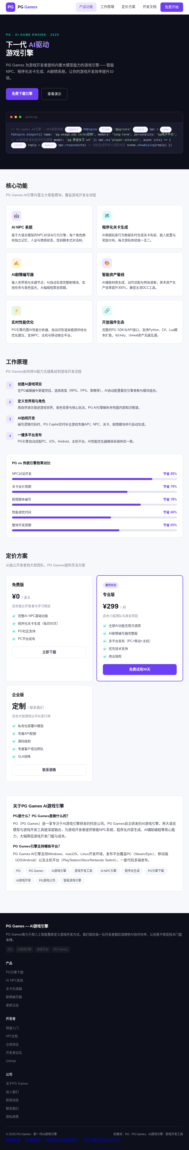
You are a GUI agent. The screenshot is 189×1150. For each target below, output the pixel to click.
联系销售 (49, 770)
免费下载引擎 (22, 94)
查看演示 (54, 94)
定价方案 (128, 7)
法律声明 (33, 1140)
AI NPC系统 (14, 980)
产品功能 (86, 7)
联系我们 (12, 1108)
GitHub (11, 1061)
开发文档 (150, 7)
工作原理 (107, 7)
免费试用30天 (139, 669)
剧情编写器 (14, 997)
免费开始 (172, 7)
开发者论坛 (14, 1052)
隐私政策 (12, 1116)
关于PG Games (17, 1083)
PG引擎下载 (14, 972)
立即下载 (49, 652)
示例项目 (12, 1044)
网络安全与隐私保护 (62, 1140)
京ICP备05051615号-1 (101, 1140)
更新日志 (12, 1005)
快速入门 (12, 1028)
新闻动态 (12, 1100)
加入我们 (12, 1092)
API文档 (12, 1036)
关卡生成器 (14, 989)
